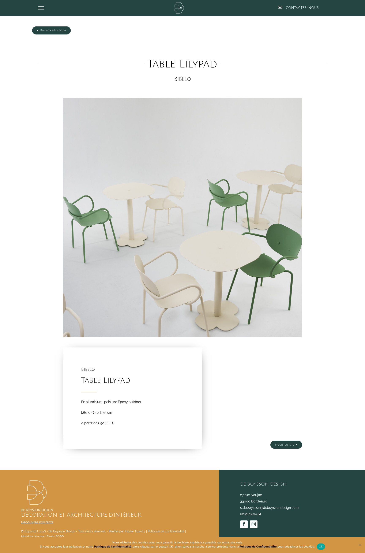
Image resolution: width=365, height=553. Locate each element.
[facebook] (244, 524)
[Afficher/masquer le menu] (41, 8)
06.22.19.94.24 (250, 514)
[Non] (360, 545)
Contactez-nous (301, 8)
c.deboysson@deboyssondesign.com (269, 508)
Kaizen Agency (135, 531)
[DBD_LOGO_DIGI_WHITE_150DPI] (37, 482)
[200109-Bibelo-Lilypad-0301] (182, 217)
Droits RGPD (55, 536)
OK (321, 546)
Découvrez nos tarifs (37, 522)
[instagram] (253, 524)
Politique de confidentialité (166, 531)
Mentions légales (33, 536)
